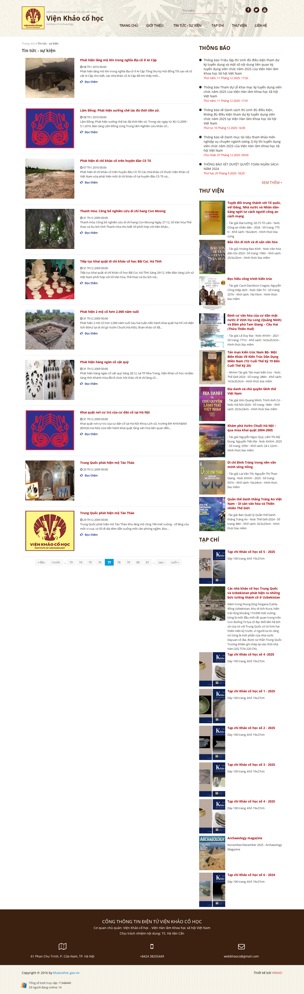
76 (99, 562)
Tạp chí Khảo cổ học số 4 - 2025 (251, 801)
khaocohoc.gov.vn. (66, 973)
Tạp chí (218, 25)
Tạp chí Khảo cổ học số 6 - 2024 (251, 875)
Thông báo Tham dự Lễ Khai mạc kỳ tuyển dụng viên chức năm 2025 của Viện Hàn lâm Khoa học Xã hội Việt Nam (243, 91)
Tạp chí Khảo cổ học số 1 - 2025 (251, 691)
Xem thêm (271, 182)
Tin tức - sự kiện (187, 25)
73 (71, 562)
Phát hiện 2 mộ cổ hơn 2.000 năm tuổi (109, 312)
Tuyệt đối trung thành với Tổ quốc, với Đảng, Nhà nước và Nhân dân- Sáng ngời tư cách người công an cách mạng (254, 209)
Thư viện (239, 25)
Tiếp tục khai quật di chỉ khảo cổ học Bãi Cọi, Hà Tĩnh (121, 261)
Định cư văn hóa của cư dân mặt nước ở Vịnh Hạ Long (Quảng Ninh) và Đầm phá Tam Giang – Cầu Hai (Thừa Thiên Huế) (254, 322)
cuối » (175, 562)
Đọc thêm (91, 82)
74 (80, 562)
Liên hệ (261, 25)
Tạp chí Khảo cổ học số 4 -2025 (250, 654)
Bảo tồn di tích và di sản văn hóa (252, 242)
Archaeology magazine (244, 838)
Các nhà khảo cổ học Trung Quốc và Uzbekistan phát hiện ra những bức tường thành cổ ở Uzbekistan (253, 592)
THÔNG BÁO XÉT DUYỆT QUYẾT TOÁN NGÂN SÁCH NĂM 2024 (241, 166)
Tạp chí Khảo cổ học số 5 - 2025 (251, 552)
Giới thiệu (154, 25)
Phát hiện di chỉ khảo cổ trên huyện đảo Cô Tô (115, 161)
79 (128, 562)
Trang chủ (129, 25)
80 (138, 562)
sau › (161, 562)
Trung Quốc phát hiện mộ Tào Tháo (107, 462)
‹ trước (55, 562)
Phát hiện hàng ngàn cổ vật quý (104, 362)
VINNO (277, 973)
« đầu (41, 562)
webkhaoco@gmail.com (241, 956)
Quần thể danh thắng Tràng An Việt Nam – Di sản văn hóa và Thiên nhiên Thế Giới (254, 503)
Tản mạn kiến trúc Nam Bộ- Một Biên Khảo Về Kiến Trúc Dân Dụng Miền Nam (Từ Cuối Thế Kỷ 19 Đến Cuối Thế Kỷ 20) (253, 359)
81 (147, 562)
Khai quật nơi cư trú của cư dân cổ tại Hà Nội (115, 412)
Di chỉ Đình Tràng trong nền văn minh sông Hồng (251, 464)
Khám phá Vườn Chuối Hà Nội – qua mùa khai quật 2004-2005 (251, 428)
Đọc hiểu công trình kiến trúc (249, 279)
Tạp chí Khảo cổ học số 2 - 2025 (251, 728)
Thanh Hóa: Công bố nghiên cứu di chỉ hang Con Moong (123, 211)
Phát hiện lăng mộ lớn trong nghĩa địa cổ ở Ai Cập (118, 60)
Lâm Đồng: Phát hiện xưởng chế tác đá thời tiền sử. (120, 110)
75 (90, 562)
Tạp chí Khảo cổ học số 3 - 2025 (251, 764)
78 (118, 562)
